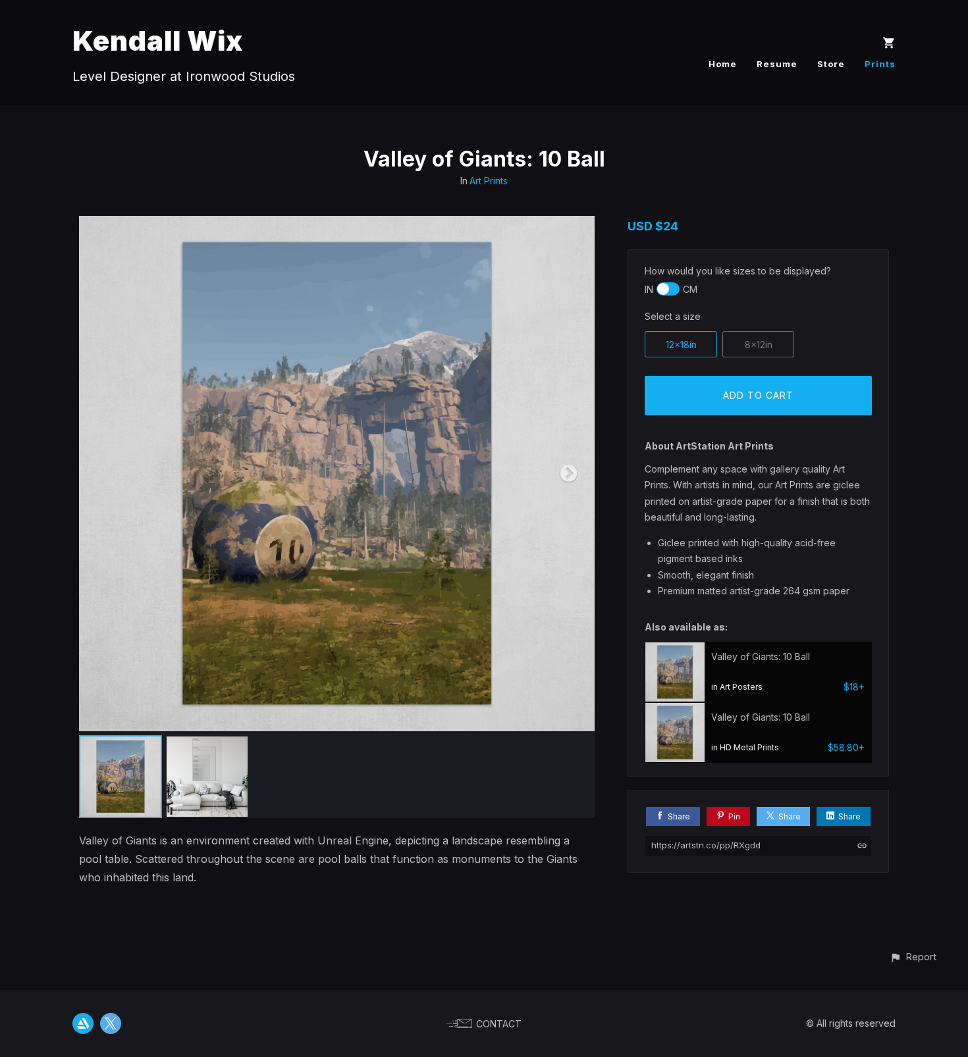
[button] (913, 956)
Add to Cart (758, 395)
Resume (777, 64)
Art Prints (489, 180)
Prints (880, 64)
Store (831, 64)
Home (723, 64)
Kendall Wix (157, 40)
